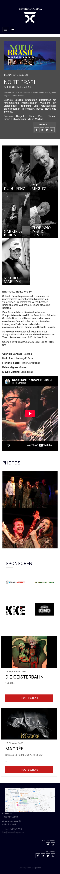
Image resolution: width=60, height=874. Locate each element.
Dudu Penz (25, 93)
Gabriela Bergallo (11, 93)
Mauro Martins (18, 96)
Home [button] (12, 29)
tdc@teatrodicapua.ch (13, 832)
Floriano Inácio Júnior (40, 93)
